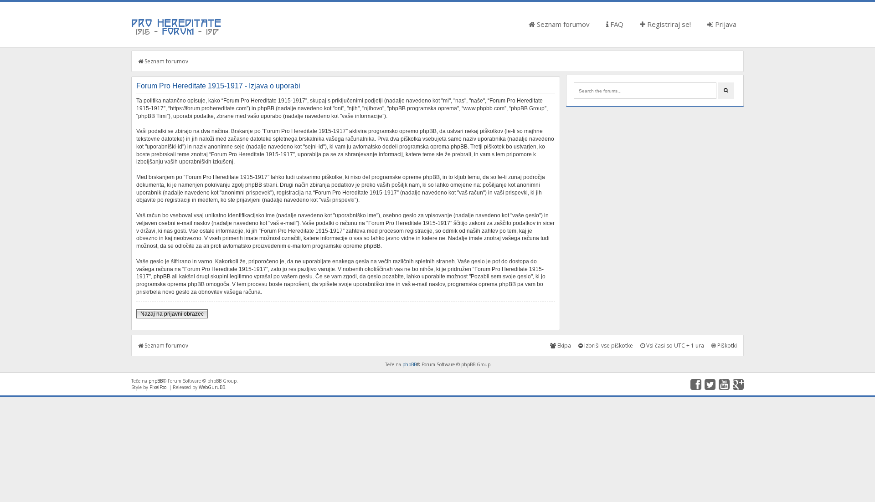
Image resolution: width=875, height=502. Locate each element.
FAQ (615, 24)
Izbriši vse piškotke (608, 345)
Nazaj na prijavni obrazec (172, 314)
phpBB (409, 364)
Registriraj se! (668, 24)
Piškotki (726, 345)
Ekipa (563, 345)
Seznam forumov (562, 24)
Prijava (724, 24)
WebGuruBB (212, 387)
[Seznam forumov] (176, 34)
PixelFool (158, 387)
